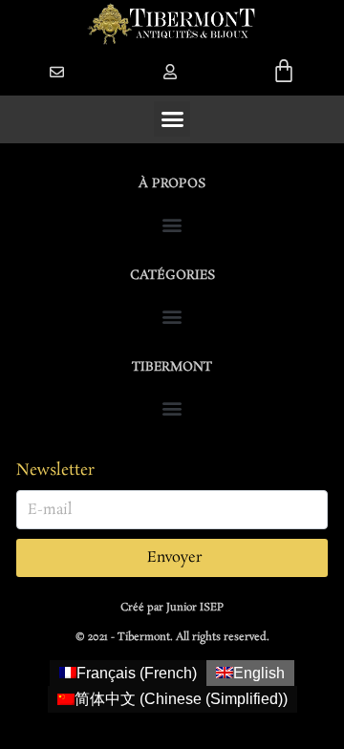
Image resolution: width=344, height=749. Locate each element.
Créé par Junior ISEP (172, 607)
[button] (170, 72)
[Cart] (283, 71)
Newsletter (55, 471)
